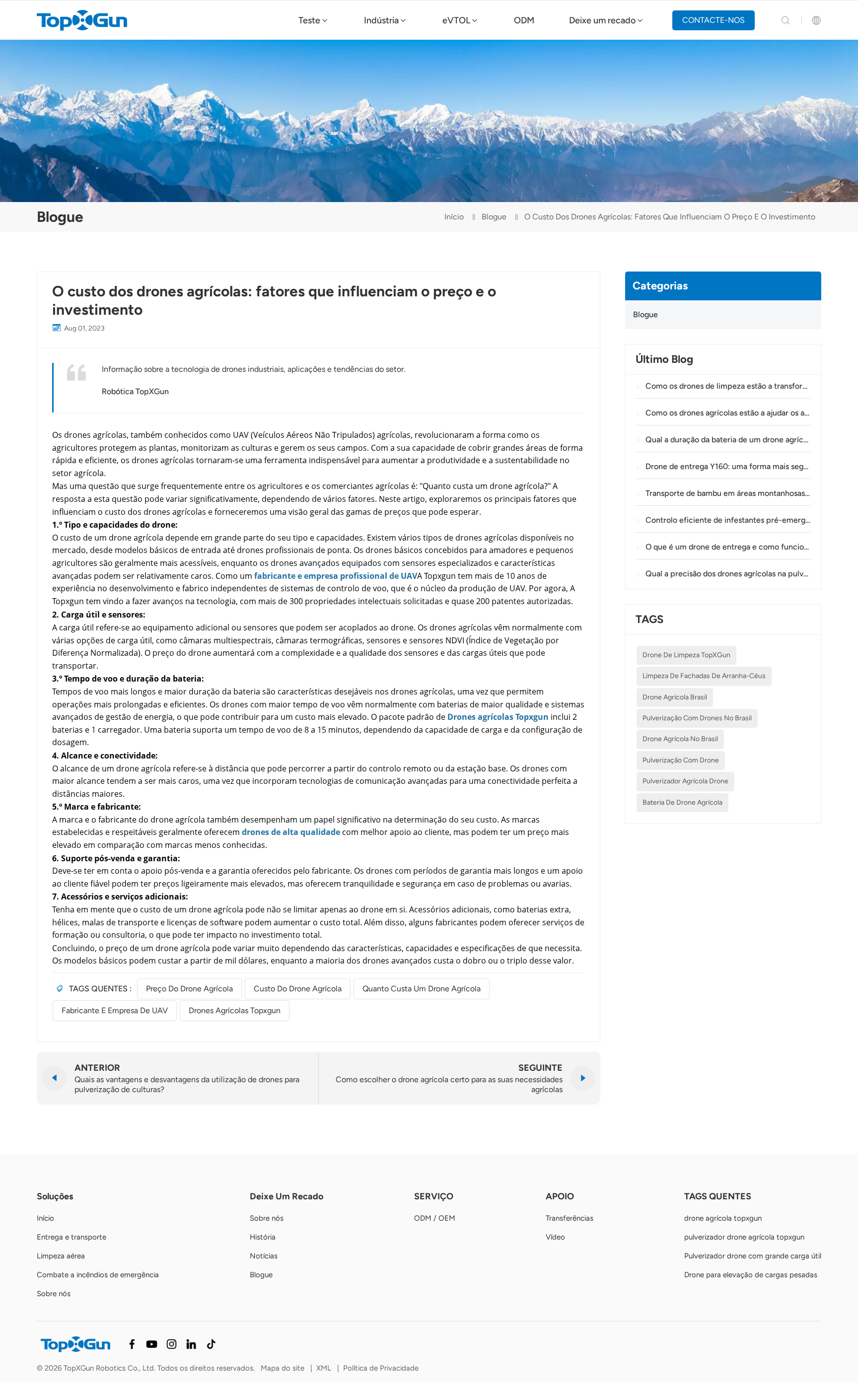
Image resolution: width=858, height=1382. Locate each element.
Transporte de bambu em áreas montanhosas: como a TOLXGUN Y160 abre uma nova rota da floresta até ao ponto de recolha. (728, 493)
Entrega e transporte (71, 1237)
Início (454, 216)
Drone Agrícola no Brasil (680, 739)
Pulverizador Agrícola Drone (685, 781)
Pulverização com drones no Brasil (697, 718)
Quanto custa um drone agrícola (421, 988)
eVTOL (456, 20)
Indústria (381, 20)
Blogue (494, 216)
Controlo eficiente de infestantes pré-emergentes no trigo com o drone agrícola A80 (728, 520)
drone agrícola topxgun (723, 1218)
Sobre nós (54, 1293)
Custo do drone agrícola (298, 988)
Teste (309, 20)
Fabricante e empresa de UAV (115, 1010)
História (263, 1237)
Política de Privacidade (381, 1368)
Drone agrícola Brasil (675, 697)
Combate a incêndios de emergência (98, 1274)
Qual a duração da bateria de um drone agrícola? (728, 439)
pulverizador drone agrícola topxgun (744, 1237)
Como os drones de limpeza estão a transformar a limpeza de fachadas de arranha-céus (728, 386)
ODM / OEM (434, 1218)
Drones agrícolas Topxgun (235, 1010)
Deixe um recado (602, 20)
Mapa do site (282, 1368)
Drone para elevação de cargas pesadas (750, 1274)
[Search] (785, 20)
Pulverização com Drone (681, 760)
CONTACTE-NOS (713, 20)
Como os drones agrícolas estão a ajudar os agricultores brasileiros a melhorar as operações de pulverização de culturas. (728, 412)
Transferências (569, 1218)
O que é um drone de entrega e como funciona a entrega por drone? (728, 547)
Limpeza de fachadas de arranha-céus (704, 676)
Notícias (264, 1255)
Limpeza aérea (61, 1255)
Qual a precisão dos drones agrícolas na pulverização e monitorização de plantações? (728, 573)
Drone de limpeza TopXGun (686, 655)
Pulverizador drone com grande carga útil (752, 1255)
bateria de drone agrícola (682, 802)
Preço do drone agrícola (189, 988)
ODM (524, 20)
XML (323, 1368)
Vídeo (555, 1237)
